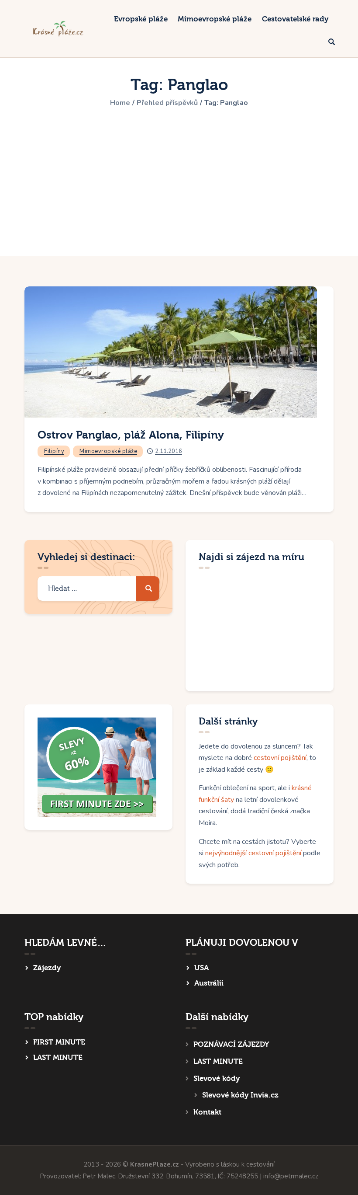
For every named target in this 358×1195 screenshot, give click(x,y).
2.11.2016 (168, 451)
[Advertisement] (179, 176)
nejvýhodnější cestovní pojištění (253, 853)
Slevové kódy (216, 1078)
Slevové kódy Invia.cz (240, 1095)
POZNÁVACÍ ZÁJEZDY (231, 1044)
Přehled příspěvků (167, 102)
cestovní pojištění (280, 758)
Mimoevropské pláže (108, 451)
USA (201, 968)
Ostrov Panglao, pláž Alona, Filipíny (131, 435)
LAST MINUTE (58, 1057)
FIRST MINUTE (59, 1042)
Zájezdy (47, 968)
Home (120, 102)
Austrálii (209, 983)
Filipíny (54, 451)
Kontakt (207, 1112)
